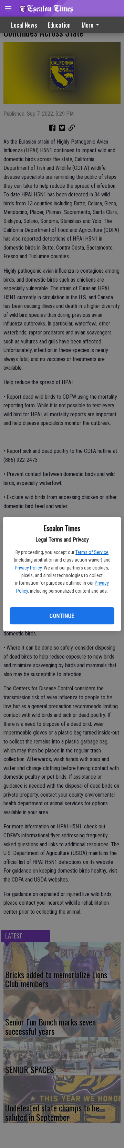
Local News (24, 24)
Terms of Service (91, 552)
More (87, 24)
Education (59, 24)
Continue (62, 616)
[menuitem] (92, 25)
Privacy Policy (28, 568)
